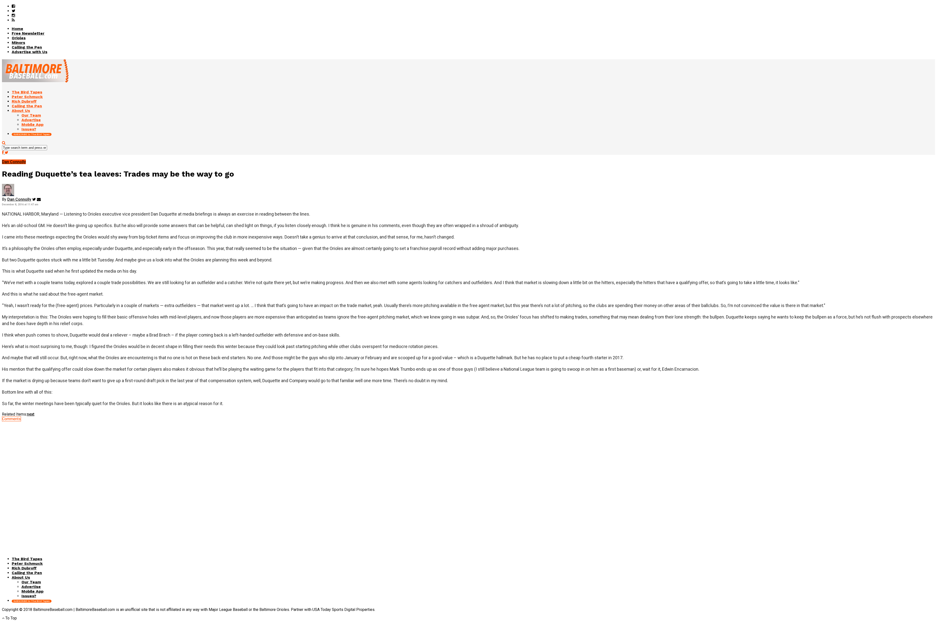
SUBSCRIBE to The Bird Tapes (31, 134)
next (30, 414)
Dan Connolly (19, 199)
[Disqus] (468, 482)
